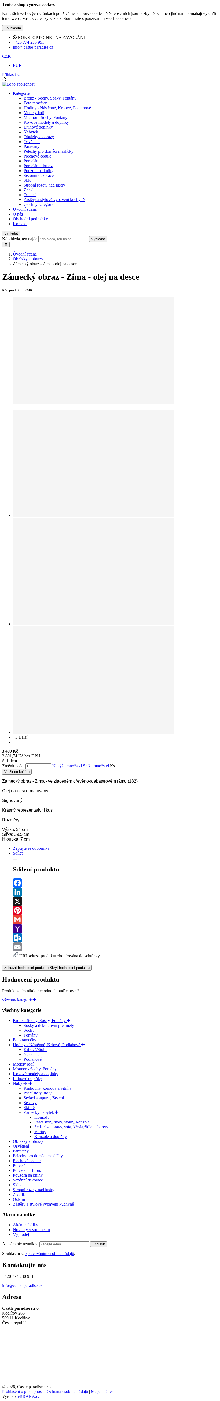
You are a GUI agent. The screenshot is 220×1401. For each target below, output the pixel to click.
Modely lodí (34, 112)
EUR (17, 65)
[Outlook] (115, 937)
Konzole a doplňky (50, 1136)
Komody (41, 1117)
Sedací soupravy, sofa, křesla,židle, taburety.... (73, 1127)
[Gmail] (115, 919)
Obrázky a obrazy (39, 136)
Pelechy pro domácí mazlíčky (49, 151)
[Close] (15, 859)
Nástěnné (31, 1054)
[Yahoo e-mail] (115, 928)
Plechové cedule (37, 156)
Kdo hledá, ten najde (19, 238)
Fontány (31, 1035)
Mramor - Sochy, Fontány (45, 117)
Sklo (27, 180)
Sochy (29, 1030)
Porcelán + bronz (38, 165)
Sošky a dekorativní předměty (49, 1025)
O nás (18, 214)
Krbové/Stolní (35, 1049)
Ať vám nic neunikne (20, 1244)
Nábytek (31, 132)
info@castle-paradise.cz (22, 1285)
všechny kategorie (39, 204)
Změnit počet (13, 766)
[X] (115, 901)
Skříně (29, 1107)
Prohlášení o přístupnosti (23, 1391)
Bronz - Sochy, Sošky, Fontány (50, 98)
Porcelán (31, 161)
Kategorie (21, 93)
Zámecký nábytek (39, 1112)
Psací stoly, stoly (38, 1093)
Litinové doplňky (38, 127)
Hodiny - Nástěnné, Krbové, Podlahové (57, 107)
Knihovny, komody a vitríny (48, 1088)
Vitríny (40, 1131)
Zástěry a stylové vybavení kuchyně (54, 199)
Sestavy (30, 1102)
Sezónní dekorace (39, 175)
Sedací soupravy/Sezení (44, 1098)
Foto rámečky (35, 103)
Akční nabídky (25, 1225)
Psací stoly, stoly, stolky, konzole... (63, 1122)
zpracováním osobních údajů (49, 1253)
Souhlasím (12, 28)
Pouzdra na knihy (38, 170)
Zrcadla (30, 190)
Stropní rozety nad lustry (44, 185)
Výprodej (21, 1234)
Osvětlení (32, 141)
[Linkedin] (115, 892)
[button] (6, 56)
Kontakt (20, 223)
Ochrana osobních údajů (67, 1391)
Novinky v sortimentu (31, 1229)
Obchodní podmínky (30, 219)
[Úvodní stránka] (18, 84)
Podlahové (33, 1059)
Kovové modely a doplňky (46, 122)
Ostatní (30, 194)
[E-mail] (115, 946)
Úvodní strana (25, 209)
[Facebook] (115, 883)
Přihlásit (98, 1244)
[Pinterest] (115, 910)
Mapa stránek (102, 1391)
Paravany (31, 146)
